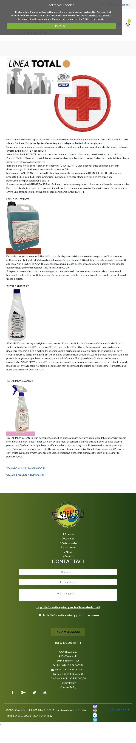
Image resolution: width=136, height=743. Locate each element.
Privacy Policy (68, 682)
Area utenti (69, 547)
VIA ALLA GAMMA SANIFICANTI (25, 475)
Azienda (69, 534)
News (69, 551)
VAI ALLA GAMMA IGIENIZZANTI (25, 467)
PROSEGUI (61, 26)
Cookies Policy (68, 687)
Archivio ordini (69, 542)
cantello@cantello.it (74, 669)
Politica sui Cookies (100, 15)
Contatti (69, 556)
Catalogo (69, 538)
